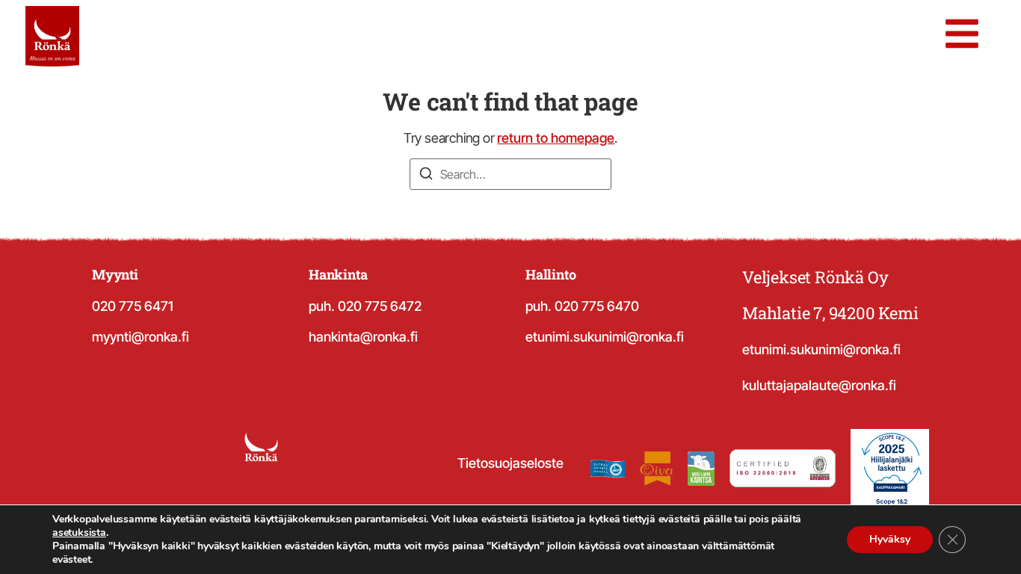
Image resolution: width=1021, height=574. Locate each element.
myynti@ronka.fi (140, 337)
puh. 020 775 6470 (582, 306)
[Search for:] (510, 174)
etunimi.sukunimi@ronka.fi (604, 337)
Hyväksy (889, 539)
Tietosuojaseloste (510, 463)
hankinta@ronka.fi (363, 337)
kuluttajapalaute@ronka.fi (819, 385)
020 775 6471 (132, 306)
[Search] (426, 175)
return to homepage (555, 138)
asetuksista (79, 533)
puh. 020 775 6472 (365, 306)
